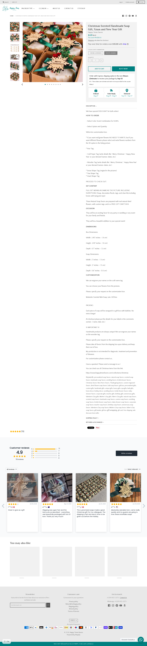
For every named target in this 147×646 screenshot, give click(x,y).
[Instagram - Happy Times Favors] (126, 16)
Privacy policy (73, 601)
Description (90, 106)
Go (48, 605)
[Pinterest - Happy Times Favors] (130, 16)
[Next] (82, 84)
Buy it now (123, 69)
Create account (129, 2)
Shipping (91, 40)
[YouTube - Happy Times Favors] (133, 16)
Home (11, 16)
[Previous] (22, 84)
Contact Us (123, 598)
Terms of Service (73, 611)
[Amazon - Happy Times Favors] (136, 16)
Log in (121, 2)
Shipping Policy (91, 418)
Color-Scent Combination (96, 49)
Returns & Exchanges (94, 422)
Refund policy (73, 609)
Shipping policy (73, 606)
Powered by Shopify (73, 635)
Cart (141, 2)
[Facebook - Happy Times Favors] (123, 16)
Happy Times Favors (95, 32)
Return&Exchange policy (73, 604)
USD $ (13, 2)
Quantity (91, 57)
